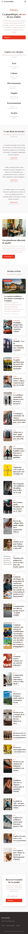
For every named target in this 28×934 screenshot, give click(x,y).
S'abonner (10, 900)
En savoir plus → (8, 256)
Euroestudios (7, 1)
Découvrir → (7, 37)
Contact (18, 925)
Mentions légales (11, 925)
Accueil (3, 925)
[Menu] (25, 1)
